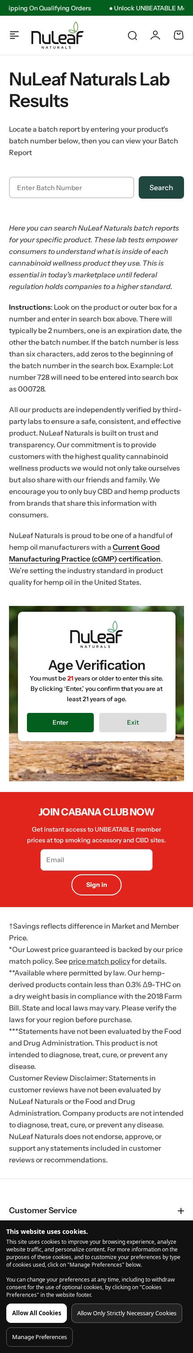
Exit (133, 722)
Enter (60, 722)
